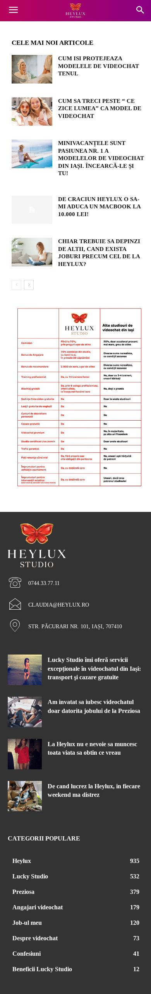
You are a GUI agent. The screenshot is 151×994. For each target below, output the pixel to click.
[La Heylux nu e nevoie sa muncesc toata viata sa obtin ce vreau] (25, 754)
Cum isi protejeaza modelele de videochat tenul (98, 66)
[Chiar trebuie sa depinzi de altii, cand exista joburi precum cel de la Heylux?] (32, 252)
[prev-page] (16, 285)
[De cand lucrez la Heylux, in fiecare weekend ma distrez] (25, 796)
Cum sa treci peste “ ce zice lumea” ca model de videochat (99, 108)
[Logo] (75, 10)
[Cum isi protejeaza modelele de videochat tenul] (32, 69)
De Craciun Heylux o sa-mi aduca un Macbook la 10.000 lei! (99, 206)
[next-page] (29, 285)
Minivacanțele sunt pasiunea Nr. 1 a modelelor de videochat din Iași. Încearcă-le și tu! (101, 158)
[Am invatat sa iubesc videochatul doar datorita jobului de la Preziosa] (25, 712)
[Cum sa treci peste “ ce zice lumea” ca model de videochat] (32, 111)
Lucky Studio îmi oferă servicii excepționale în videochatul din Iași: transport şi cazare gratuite (94, 668)
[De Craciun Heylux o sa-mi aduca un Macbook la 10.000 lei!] (32, 210)
